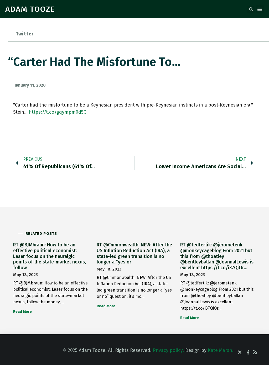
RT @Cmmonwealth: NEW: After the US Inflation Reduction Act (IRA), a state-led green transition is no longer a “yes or (134, 253)
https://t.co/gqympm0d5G (57, 112)
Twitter (25, 34)
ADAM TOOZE (30, 9)
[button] (251, 9)
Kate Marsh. (221, 350)
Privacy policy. (168, 350)
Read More (22, 311)
